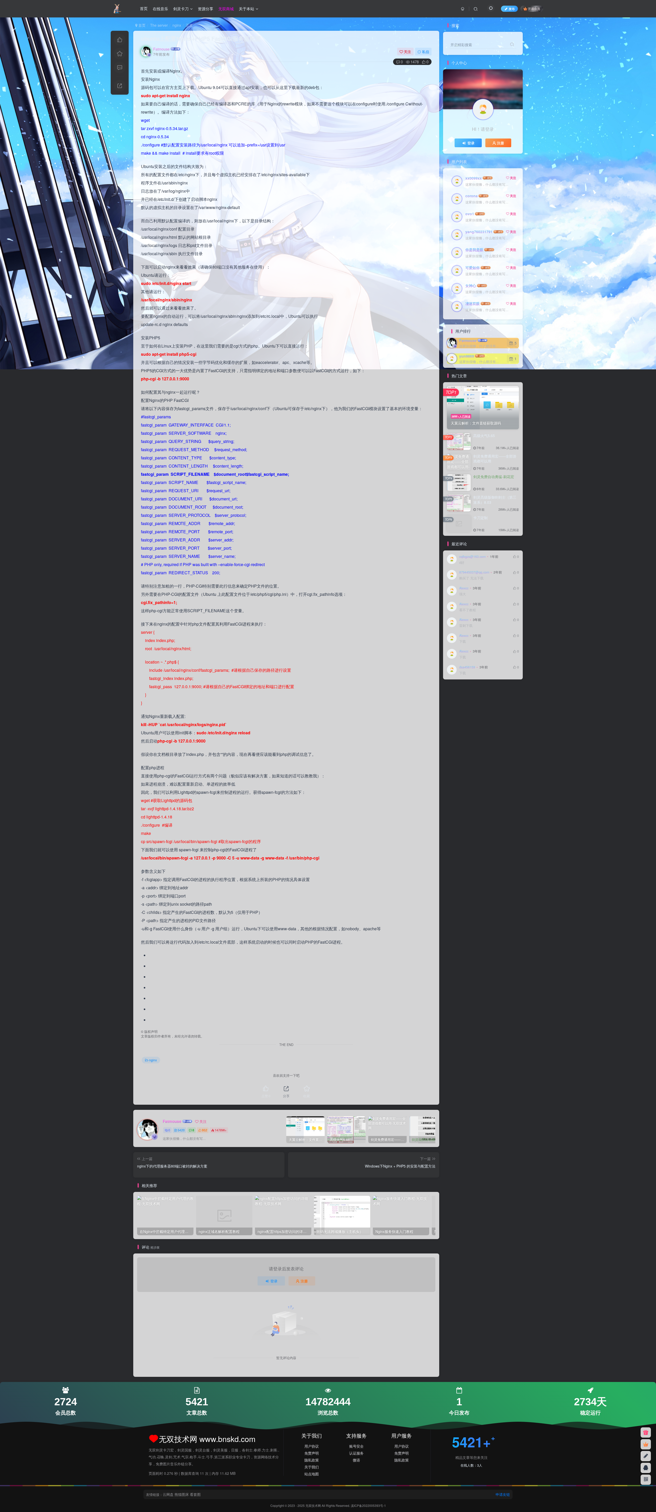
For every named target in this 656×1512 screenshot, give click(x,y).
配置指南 (501, 691)
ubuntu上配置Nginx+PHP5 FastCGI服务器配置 (201, 38)
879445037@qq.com (474, 572)
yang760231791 (479, 231)
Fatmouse (161, 49)
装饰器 (506, 699)
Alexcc (463, 588)
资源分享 (205, 8)
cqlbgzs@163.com (472, 556)
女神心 (470, 285)
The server (159, 25)
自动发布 (455, 706)
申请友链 (503, 1494)
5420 (181, 1130)
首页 (144, 9)
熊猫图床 (182, 1494)
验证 (452, 691)
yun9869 (466, 356)
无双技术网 (313, 1505)
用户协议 (311, 1446)
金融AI (486, 691)
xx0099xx (473, 178)
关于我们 (311, 1466)
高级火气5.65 (484, 435)
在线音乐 (160, 8)
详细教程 (490, 699)
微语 (356, 1459)
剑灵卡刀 (181, 8)
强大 (462, 594)
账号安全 (356, 1446)
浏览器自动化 (459, 728)
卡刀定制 (480, 517)
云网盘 (168, 1494)
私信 (425, 51)
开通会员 (534, 8)
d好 (461, 562)
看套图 (195, 1494)
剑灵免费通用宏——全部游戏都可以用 (494, 458)
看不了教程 (467, 610)
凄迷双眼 (472, 303)
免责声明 (311, 1453)
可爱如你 (472, 267)
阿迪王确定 (468, 691)
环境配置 (455, 721)
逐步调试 (473, 699)
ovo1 (469, 213)
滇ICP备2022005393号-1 (368, 1505)
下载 (462, 641)
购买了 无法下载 (471, 578)
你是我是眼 (474, 249)
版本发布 (473, 721)
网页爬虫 (470, 713)
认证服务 (356, 1453)
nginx (176, 25)
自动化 (454, 713)
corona (471, 195)
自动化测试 (475, 706)
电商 (501, 713)
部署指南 (455, 699)
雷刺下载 (466, 626)
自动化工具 (495, 706)
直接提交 (487, 713)
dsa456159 (467, 667)
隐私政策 (311, 1459)
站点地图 (311, 1473)
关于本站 (246, 8)
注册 (304, 1280)
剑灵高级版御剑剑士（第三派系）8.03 (494, 500)
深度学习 (490, 721)
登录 (274, 1280)
